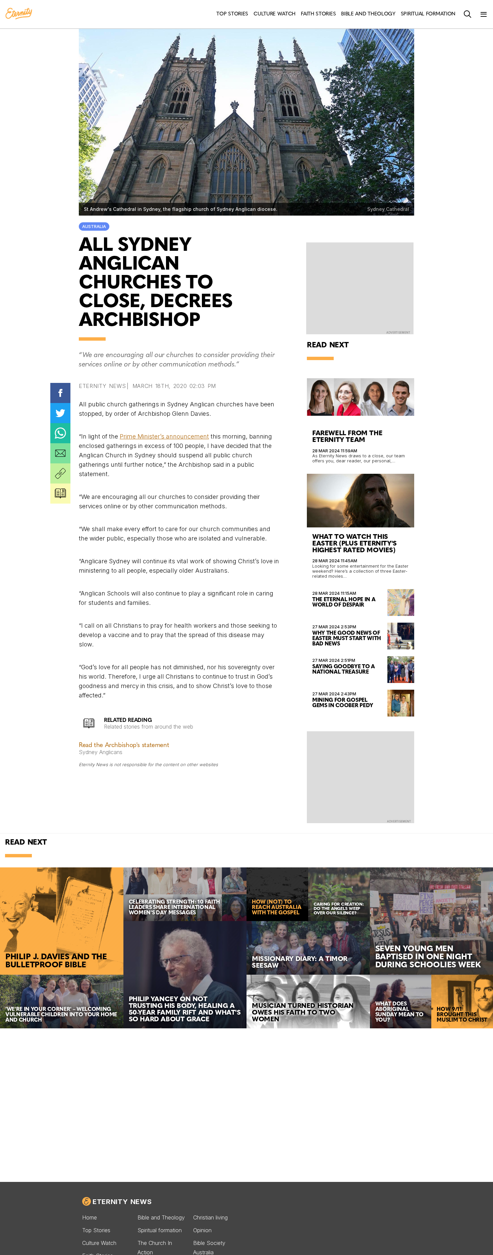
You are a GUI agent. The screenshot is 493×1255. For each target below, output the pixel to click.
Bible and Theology (161, 1217)
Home (89, 1217)
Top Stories (96, 1230)
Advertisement (398, 332)
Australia (94, 226)
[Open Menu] (484, 14)
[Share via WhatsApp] (60, 433)
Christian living (210, 1217)
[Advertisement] (360, 776)
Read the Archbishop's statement (124, 745)
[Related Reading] (60, 493)
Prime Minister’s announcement (164, 436)
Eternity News (122, 1202)
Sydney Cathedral (388, 209)
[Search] (467, 14)
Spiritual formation (160, 1230)
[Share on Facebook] (60, 393)
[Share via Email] (60, 453)
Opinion (202, 1230)
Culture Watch (99, 1243)
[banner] (18, 14)
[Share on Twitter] (60, 413)
